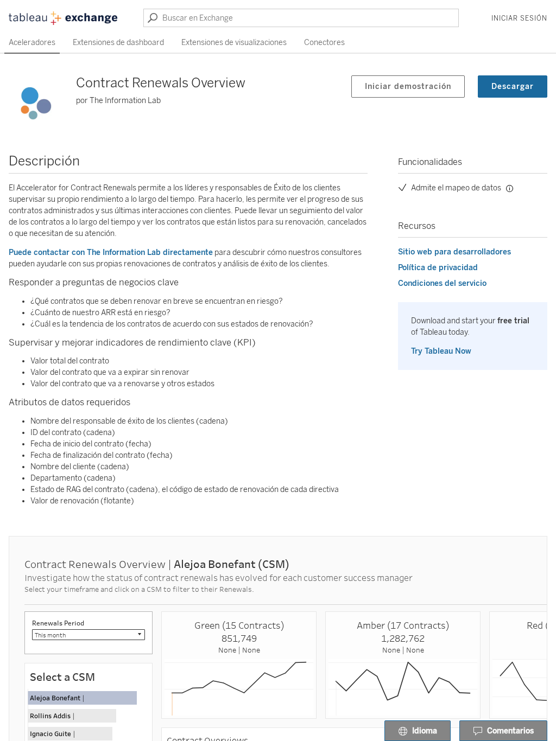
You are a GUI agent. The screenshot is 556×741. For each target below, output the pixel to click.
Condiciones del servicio (442, 283)
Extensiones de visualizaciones (234, 42)
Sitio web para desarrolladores (454, 252)
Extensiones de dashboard (118, 42)
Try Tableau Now (441, 351)
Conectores (324, 42)
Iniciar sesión (519, 18)
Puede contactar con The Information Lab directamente (111, 252)
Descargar (512, 86)
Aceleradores (32, 42)
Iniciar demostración (408, 86)
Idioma (424, 731)
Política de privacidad (438, 267)
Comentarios (510, 731)
